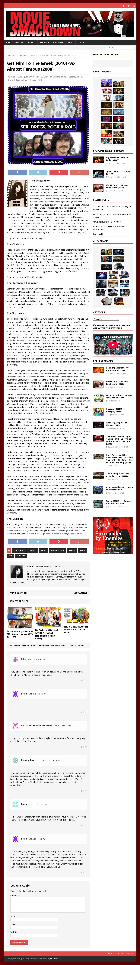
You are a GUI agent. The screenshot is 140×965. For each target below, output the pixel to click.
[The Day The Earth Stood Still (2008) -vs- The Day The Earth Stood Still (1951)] (124, 292)
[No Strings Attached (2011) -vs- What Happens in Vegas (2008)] (48, 625)
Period (11, 80)
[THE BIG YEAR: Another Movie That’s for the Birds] (77, 622)
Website (14, 932)
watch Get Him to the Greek (36, 725)
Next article (80, 593)
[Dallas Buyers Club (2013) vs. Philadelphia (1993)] (106, 98)
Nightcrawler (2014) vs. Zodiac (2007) (117, 158)
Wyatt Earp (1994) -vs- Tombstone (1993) (117, 186)
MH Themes (54, 959)
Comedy (48, 76)
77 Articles (56, 566)
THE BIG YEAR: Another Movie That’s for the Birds (76, 629)
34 (127, 447)
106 (124, 373)
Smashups (44, 42)
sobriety (21, 556)
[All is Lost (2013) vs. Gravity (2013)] (118, 98)
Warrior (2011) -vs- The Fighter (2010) (117, 423)
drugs (43, 550)
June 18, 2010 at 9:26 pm (37, 694)
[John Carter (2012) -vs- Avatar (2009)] (106, 259)
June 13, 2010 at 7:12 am (51, 760)
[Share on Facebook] (17, 172)
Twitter (120, 954)
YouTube (130, 954)
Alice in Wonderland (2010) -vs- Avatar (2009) (119, 488)
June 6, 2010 (16, 76)
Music (79, 76)
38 (123, 414)
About (70, 42)
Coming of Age (60, 76)
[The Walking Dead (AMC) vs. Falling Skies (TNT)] (118, 259)
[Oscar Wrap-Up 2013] (106, 112)
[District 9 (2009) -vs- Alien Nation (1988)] (113, 284)
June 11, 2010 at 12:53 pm (38, 804)
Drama (72, 76)
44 (121, 401)
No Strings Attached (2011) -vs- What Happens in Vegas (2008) (46, 634)
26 (123, 493)
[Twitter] (128, 5)
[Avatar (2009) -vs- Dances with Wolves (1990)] (98, 506)
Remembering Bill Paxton (108, 151)
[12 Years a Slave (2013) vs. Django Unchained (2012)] (106, 105)
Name (13, 916)
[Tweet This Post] (38, 172)
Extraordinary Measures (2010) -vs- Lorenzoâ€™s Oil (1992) (20, 634)
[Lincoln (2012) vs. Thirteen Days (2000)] (118, 141)
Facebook (109, 954)
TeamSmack (58, 42)
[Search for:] (119, 47)
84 (122, 191)
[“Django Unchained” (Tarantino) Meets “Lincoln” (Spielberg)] (106, 133)
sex (10, 556)
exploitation (57, 550)
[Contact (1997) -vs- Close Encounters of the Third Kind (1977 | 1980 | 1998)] (124, 284)
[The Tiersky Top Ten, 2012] (106, 119)
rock (82, 550)
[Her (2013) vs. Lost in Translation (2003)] (106, 91)
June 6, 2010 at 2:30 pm (37, 839)
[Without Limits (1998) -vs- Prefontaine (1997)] (98, 400)
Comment (14, 895)
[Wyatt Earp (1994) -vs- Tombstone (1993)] (98, 190)
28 (123, 479)
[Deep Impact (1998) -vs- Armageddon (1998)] (98, 371)
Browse (31, 42)
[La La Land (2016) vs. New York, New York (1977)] (106, 83)
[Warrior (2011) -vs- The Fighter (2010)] (98, 426)
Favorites (19, 42)
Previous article (18, 593)
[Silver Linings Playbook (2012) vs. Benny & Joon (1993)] (118, 134)
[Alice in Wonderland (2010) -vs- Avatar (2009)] (98, 492)
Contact (82, 42)
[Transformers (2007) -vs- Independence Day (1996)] (118, 301)
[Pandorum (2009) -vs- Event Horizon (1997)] (101, 284)
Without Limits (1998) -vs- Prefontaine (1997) (119, 396)
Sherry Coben (32, 76)
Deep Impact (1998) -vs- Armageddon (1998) (117, 369)
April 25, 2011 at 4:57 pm (36, 659)
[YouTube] (134, 5)
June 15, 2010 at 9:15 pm (62, 726)
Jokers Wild (98, 234)
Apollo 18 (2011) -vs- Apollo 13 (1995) (119, 172)
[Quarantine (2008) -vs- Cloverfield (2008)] (113, 275)
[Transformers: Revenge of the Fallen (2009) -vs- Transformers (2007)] (100, 292)
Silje (23, 658)
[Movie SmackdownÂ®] (70, 24)
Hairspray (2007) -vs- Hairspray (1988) (116, 410)
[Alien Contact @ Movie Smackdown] (101, 275)
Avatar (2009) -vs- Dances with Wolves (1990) (118, 502)
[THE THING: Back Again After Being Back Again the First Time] (118, 266)
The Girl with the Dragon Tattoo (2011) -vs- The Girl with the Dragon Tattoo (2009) (119, 440)
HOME (8, 42)
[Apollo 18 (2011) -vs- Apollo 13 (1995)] (98, 177)
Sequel (19, 80)
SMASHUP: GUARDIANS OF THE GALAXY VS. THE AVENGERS (111, 327)
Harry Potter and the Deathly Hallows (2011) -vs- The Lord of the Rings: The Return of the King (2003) (119, 459)
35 (126, 428)
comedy (32, 550)
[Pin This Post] (58, 172)
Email (13, 924)
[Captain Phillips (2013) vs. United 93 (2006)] (118, 105)
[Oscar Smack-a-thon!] (118, 112)
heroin (72, 550)
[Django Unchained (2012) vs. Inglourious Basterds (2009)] (106, 126)
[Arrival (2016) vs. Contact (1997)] (118, 84)
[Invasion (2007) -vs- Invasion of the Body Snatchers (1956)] (106, 301)
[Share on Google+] (79, 172)
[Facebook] (123, 5)
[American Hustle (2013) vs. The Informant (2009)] (118, 91)
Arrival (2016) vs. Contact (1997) (107, 221)
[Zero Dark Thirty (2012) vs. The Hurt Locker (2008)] (118, 126)
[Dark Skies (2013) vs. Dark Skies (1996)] (118, 252)
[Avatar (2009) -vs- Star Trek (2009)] (124, 275)
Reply (84, 680)
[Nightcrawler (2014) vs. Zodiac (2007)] (98, 161)
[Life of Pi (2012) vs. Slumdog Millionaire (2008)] (106, 141)
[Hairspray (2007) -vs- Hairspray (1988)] (98, 414)
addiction (19, 550)
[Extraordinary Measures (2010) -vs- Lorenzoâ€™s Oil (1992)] (20, 627)
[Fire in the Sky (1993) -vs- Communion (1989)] (112, 292)
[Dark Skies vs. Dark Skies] (106, 267)
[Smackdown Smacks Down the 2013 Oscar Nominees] (118, 119)
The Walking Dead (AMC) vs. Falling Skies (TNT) (118, 474)
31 (121, 466)
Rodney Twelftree (31, 760)
